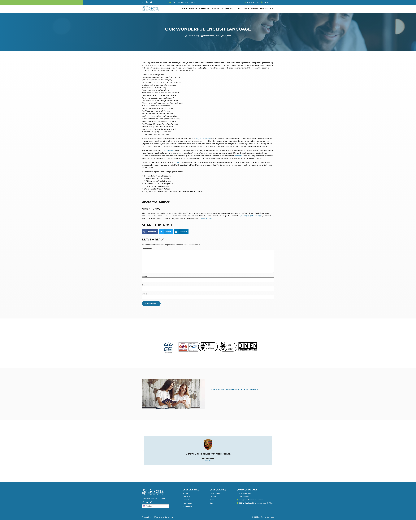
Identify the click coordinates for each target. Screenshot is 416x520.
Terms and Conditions (164, 517)
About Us (193, 9)
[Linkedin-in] (147, 2)
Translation (204, 9)
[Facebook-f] (143, 2)
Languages (230, 9)
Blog (272, 9)
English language (203, 138)
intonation (239, 156)
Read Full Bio (206, 218)
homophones (168, 150)
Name (145, 276)
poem (177, 162)
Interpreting (217, 9)
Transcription (243, 9)
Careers (254, 9)
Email (145, 285)
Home (184, 9)
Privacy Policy (147, 517)
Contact (264, 9)
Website (145, 294)
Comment (147, 249)
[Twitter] (151, 2)
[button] (150, 231)
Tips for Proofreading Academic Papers (234, 389)
